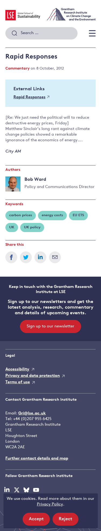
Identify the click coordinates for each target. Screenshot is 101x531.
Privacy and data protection (32, 376)
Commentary (17, 69)
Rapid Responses (29, 97)
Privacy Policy (50, 505)
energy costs (52, 215)
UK (11, 227)
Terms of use (17, 382)
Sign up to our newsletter (50, 326)
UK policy (32, 227)
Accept (39, 521)
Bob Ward (35, 179)
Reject (68, 521)
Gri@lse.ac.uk (32, 413)
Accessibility (17, 369)
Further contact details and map (36, 459)
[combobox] (41, 33)
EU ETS (78, 215)
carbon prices (20, 215)
